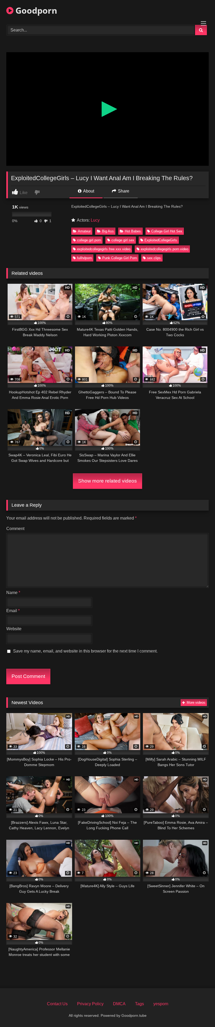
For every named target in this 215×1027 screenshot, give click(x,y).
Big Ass (108, 231)
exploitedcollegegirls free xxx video (103, 249)
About (88, 191)
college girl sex (122, 240)
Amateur (84, 231)
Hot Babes (133, 231)
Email (13, 610)
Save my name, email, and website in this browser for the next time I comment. (85, 651)
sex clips (154, 258)
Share (123, 191)
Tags (139, 1004)
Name (13, 592)
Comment (15, 528)
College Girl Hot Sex (166, 231)
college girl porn (89, 240)
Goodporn (35, 10)
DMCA (119, 1004)
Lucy (95, 220)
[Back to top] (199, 1011)
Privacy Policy (90, 1004)
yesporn (160, 1004)
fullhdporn (84, 258)
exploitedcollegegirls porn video (164, 249)
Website (14, 629)
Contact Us (57, 1004)
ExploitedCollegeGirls (160, 240)
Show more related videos (107, 481)
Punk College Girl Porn (119, 258)
